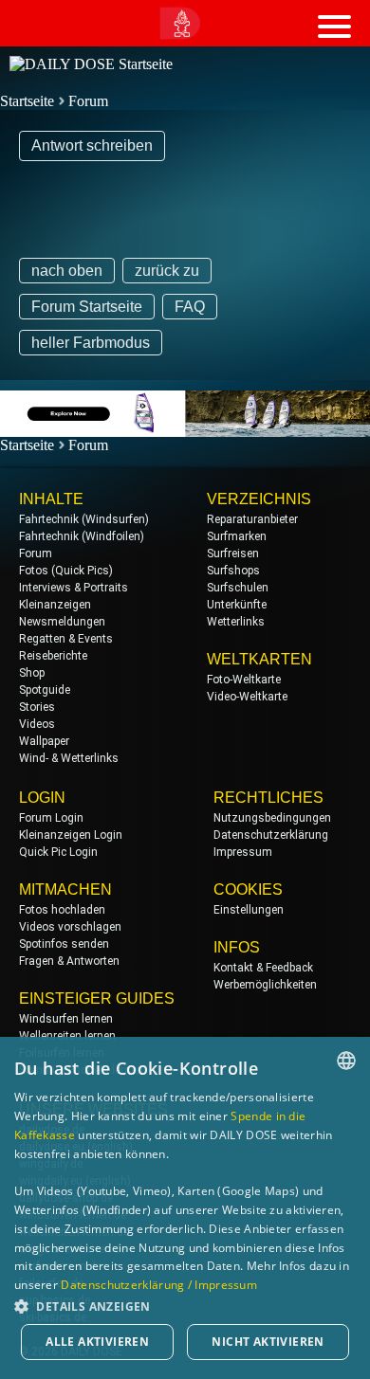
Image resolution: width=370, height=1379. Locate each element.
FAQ (190, 307)
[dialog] (185, 1208)
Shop (32, 673)
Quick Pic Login (58, 852)
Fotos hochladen (62, 909)
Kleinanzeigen (55, 604)
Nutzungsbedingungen (272, 818)
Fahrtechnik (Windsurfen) (84, 519)
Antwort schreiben (92, 145)
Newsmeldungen (62, 621)
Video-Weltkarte (247, 696)
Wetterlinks (236, 621)
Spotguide (44, 690)
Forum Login (51, 818)
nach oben (66, 271)
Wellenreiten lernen (67, 1036)
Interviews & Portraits (73, 587)
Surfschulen (237, 587)
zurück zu (167, 271)
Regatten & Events (66, 638)
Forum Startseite (86, 307)
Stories (37, 707)
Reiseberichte (53, 655)
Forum (88, 101)
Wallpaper (44, 741)
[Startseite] (91, 64)
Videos (37, 724)
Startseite (27, 101)
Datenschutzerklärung (270, 835)
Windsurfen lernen (66, 1018)
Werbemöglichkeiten (265, 984)
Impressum (242, 852)
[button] (185, 1305)
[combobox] (346, 1060)
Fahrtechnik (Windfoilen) (81, 536)
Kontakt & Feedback (263, 967)
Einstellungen (248, 909)
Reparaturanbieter (252, 519)
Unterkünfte (237, 604)
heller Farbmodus (90, 343)
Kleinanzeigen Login (70, 835)
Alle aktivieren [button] (97, 1342)
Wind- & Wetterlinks (69, 758)
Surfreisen (233, 553)
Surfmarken (237, 536)
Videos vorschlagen (70, 927)
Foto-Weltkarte (244, 679)
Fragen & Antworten (69, 961)
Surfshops (233, 570)
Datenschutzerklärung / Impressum (159, 1285)
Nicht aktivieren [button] (268, 1342)
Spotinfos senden (64, 944)
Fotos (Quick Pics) (66, 570)
